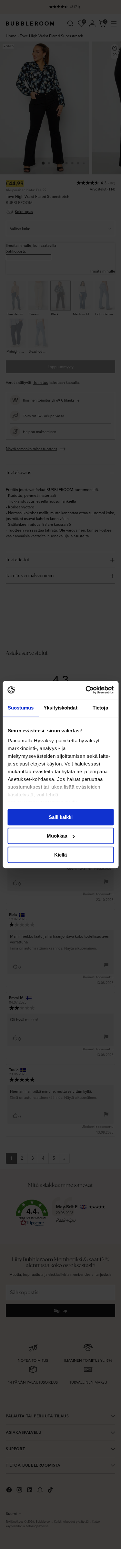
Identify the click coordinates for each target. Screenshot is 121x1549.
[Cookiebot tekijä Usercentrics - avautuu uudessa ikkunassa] (86, 690)
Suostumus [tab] (21, 707)
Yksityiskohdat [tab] (60, 707)
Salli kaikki (61, 817)
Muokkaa (57, 836)
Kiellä (60, 855)
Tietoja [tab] (100, 707)
